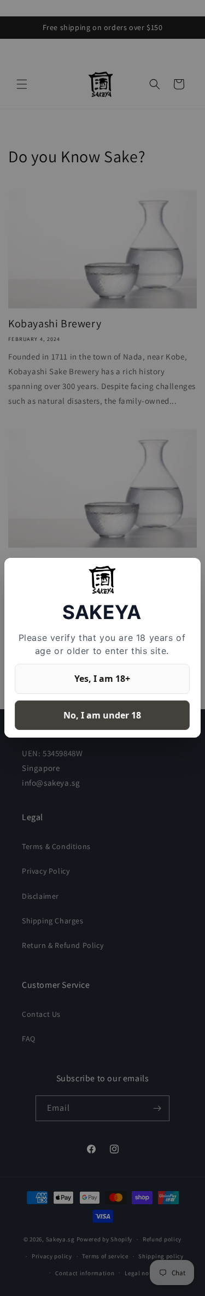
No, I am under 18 (102, 715)
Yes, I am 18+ (102, 679)
